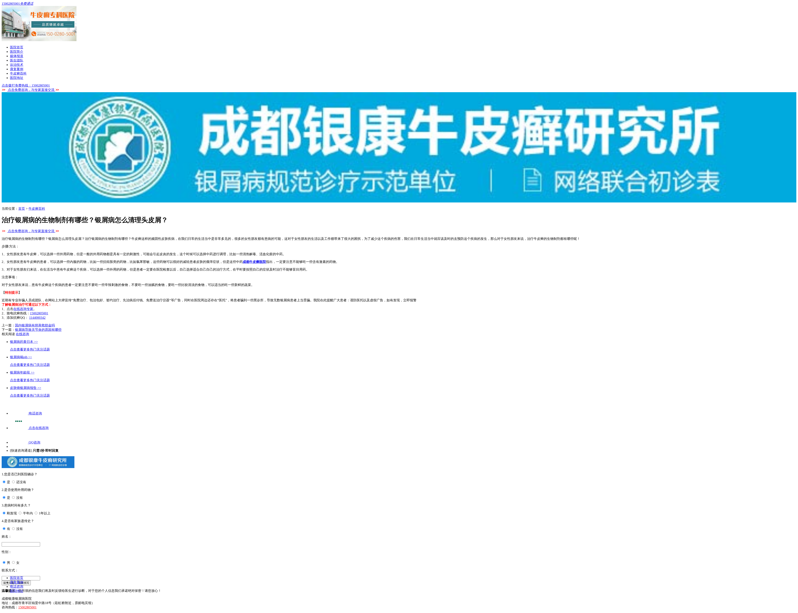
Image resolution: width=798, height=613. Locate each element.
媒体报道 (16, 56)
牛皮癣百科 (18, 73)
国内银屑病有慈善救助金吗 (35, 325)
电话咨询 (16, 586)
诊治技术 (16, 64)
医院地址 (16, 78)
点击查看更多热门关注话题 (30, 349)
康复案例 (16, 69)
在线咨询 (22, 334)
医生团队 (16, 60)
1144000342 (37, 317)
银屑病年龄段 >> (22, 372)
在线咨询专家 (23, 309)
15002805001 (39, 313)
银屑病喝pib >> (21, 357)
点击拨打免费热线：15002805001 (26, 85)
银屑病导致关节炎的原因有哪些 (38, 329)
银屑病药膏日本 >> (24, 341)
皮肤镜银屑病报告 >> (25, 388)
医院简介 (16, 51)
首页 (21, 208)
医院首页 (16, 47)
